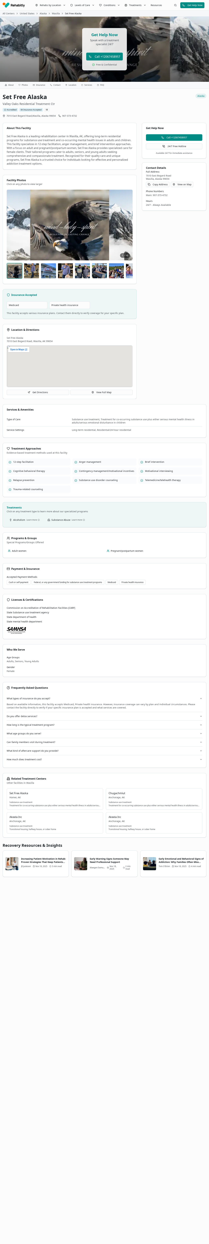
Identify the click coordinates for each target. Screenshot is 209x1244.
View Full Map (104, 392)
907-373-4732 (69, 115)
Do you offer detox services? (22, 716)
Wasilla (56, 13)
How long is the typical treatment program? (30, 724)
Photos (25, 85)
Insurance (40, 85)
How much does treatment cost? (24, 759)
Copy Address (160, 184)
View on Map (184, 184)
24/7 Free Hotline (177, 146)
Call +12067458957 (107, 56)
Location (72, 85)
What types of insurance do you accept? (28, 698)
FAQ (102, 85)
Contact (56, 85)
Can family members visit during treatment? (31, 742)
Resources (156, 5)
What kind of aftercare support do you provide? (32, 750)
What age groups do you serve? (24, 733)
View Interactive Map (72, 366)
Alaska (43, 13)
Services (88, 85)
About (11, 85)
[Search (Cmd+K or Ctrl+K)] (175, 5)
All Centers (9, 13)
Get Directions (40, 392)
